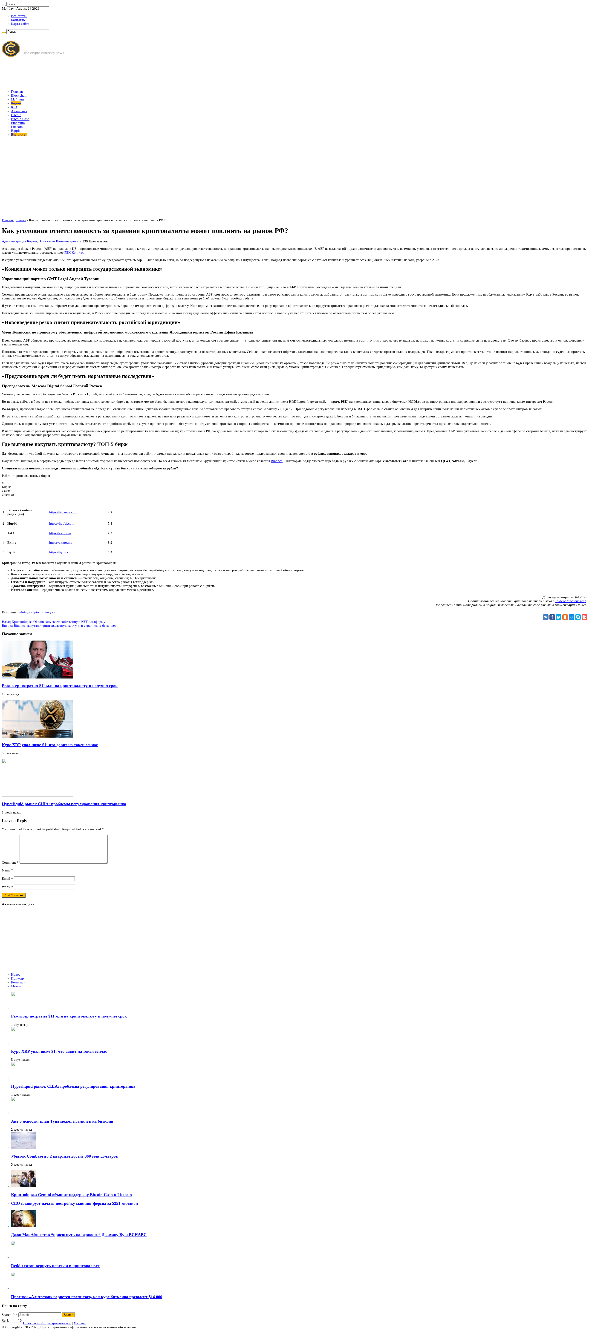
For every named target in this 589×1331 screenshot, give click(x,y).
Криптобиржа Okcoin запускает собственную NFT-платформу (53, 622)
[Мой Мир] (571, 617)
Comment (10, 862)
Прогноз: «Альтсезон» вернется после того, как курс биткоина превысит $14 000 (86, 1296)
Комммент (19, 982)
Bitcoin (16, 115)
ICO (14, 107)
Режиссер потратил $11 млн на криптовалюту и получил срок (60, 685)
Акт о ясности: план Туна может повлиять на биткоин (62, 1121)
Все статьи (19, 16)
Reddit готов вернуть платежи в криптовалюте (55, 1265)
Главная (17, 91)
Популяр (17, 978)
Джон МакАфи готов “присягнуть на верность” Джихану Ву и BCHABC (79, 1234)
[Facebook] (552, 617)
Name (7, 870)
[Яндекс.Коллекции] (584, 617)
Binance (277, 461)
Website (7, 887)
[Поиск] (4, 5)
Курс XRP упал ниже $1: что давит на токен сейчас (50, 744)
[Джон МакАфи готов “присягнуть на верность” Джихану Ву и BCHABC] (23, 1226)
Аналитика (19, 111)
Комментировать (68, 241)
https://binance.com (63, 512)
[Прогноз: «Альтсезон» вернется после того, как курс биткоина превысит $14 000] (23, 1288)
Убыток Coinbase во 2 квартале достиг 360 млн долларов (64, 1156)
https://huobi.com (61, 523)
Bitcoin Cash (20, 119)
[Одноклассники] (565, 617)
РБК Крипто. (74, 252)
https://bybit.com (61, 552)
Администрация (14, 241)
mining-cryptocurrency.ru (36, 612)
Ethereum (18, 123)
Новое (15, 974)
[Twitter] (558, 617)
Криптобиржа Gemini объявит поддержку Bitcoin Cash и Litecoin (71, 1194)
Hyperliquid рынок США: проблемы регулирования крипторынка (64, 804)
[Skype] (578, 617)
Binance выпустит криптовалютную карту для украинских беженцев (59, 625)
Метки (16, 986)
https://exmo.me (60, 542)
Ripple (15, 130)
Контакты (18, 20)
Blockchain (19, 95)
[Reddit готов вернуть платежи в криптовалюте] (23, 1257)
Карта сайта (20, 24)
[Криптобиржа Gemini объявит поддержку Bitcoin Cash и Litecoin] (23, 1186)
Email (7, 878)
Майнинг (17, 99)
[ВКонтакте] (546, 617)
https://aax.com (60, 533)
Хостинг (80, 1323)
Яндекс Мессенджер (570, 601)
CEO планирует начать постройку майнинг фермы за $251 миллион (74, 1203)
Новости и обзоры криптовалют (47, 1323)
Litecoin (17, 127)
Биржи (16, 103)
